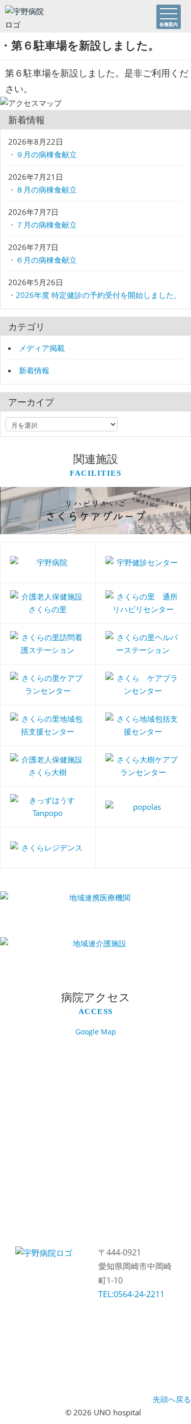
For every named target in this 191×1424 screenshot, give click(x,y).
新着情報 (34, 370)
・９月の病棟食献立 (42, 154)
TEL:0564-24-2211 (131, 1294)
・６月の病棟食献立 (42, 260)
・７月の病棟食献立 (42, 225)
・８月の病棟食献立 (42, 189)
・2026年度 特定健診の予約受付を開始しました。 (94, 295)
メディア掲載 (42, 348)
